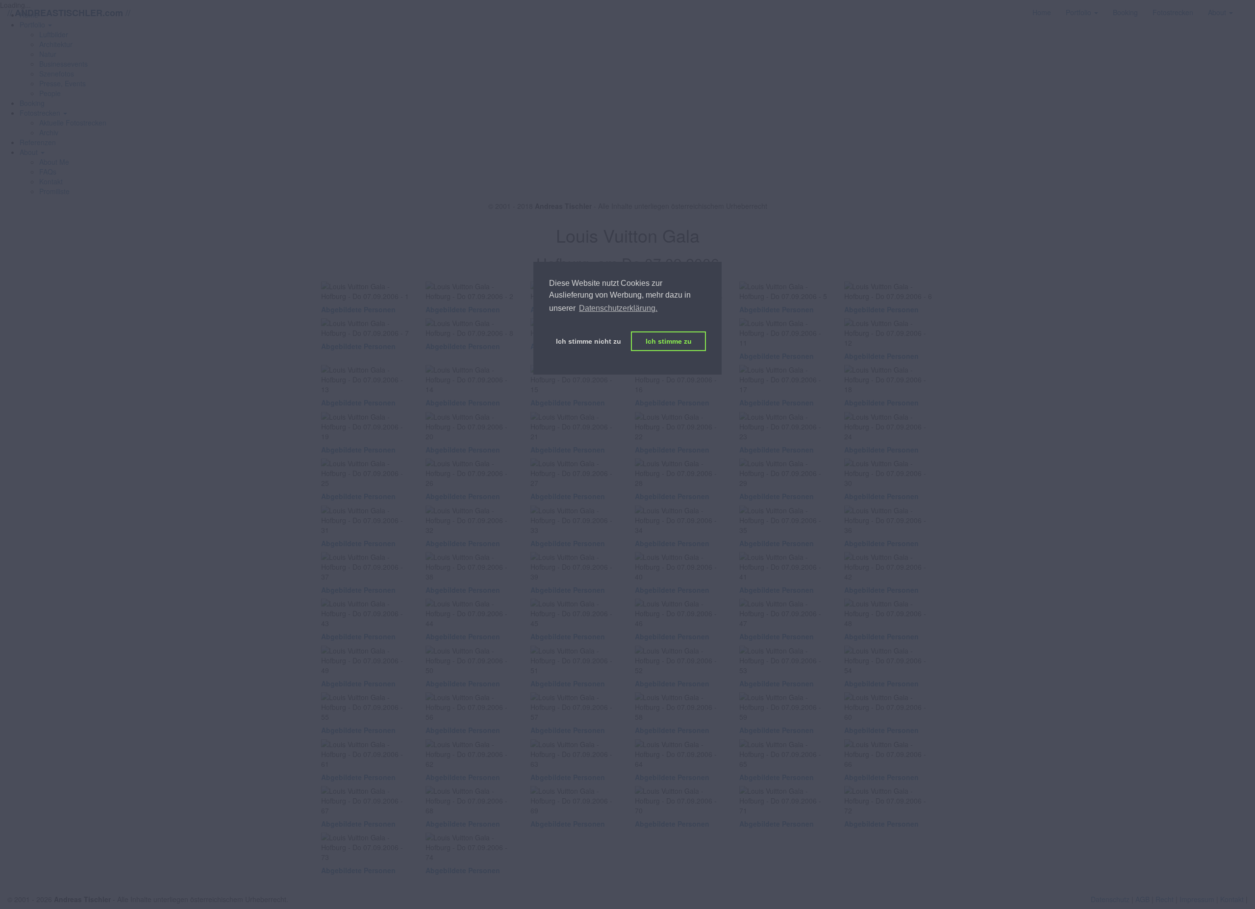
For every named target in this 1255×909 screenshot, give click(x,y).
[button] (43, 113)
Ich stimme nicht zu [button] (588, 341)
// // (68, 12)
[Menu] (1247, 7)
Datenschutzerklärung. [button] (618, 308)
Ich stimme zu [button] (669, 341)
